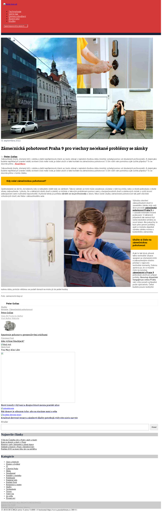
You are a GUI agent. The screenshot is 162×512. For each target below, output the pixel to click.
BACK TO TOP (8, 505)
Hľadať (4, 422)
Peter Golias (10, 156)
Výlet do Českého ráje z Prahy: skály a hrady (19, 440)
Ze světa (9, 496)
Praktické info (11, 480)
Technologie (15, 11)
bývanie (4, 309)
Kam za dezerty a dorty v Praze (13, 442)
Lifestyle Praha (12, 469)
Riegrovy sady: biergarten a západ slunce (17, 444)
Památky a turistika (13, 475)
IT (7, 466)
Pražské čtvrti (11, 482)
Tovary (9, 491)
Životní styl (14, 19)
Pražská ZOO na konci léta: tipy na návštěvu (19, 449)
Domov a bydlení (17, 16)
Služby (12, 21)
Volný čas (13, 14)
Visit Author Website (10, 318)
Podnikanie (10, 478)
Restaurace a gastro (14, 484)
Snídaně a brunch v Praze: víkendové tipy (17, 447)
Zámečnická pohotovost (21, 309)
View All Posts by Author (12, 316)
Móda (8, 471)
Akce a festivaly (12, 462)
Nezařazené (10, 473)
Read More (19, 164)
